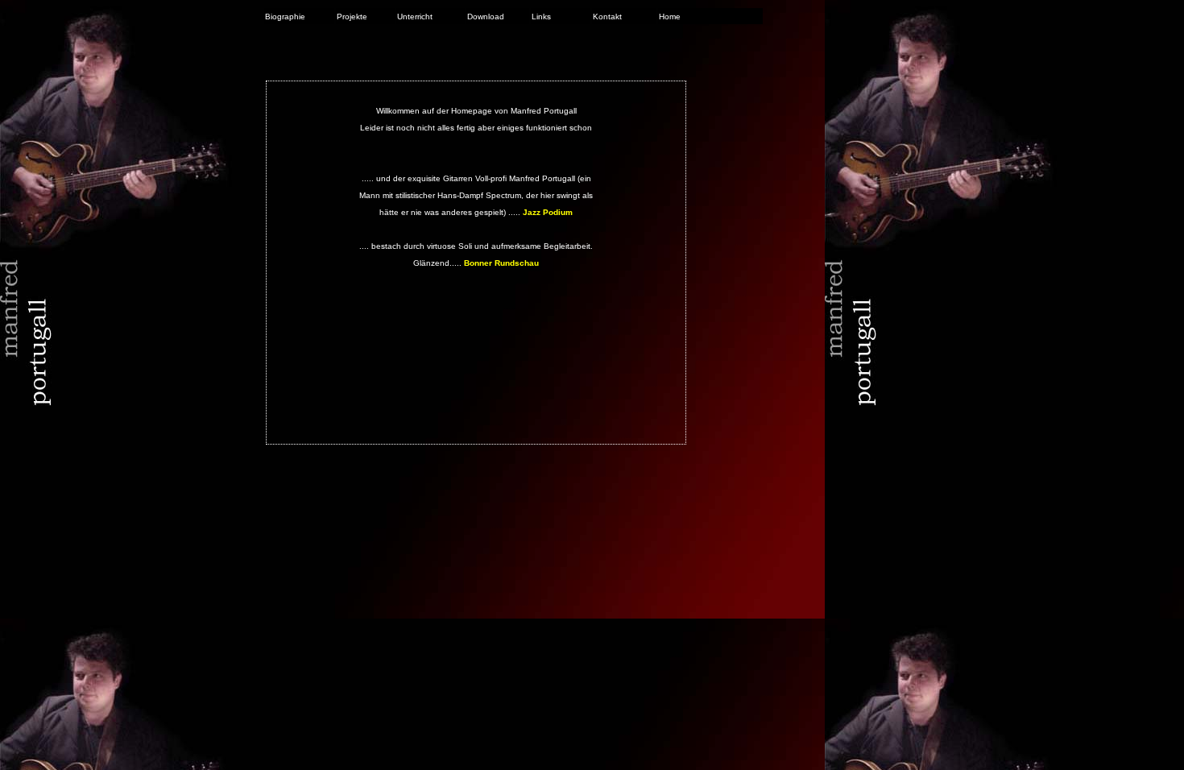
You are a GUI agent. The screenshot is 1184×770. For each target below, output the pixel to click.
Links (541, 16)
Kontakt (607, 16)
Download (485, 16)
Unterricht (415, 16)
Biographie (285, 16)
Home (670, 16)
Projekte (352, 16)
